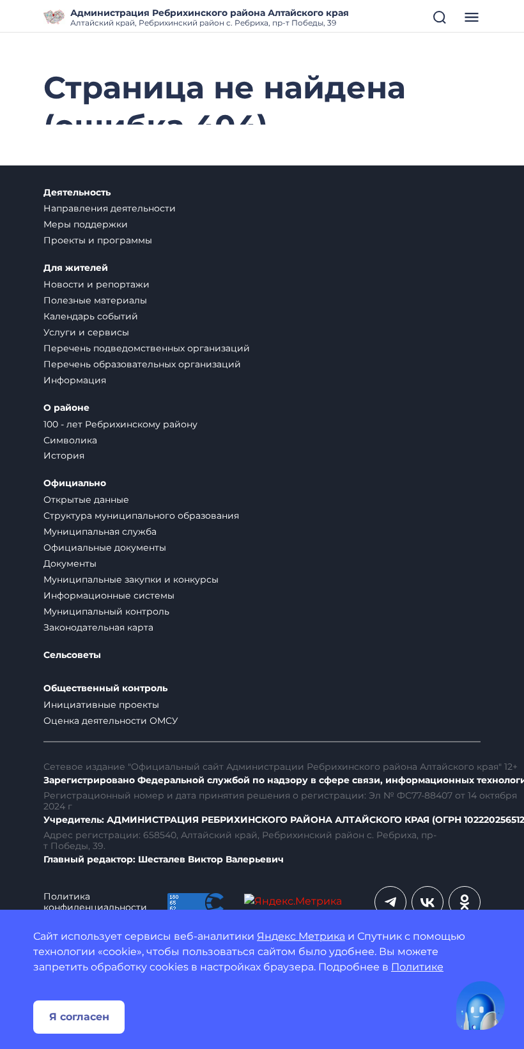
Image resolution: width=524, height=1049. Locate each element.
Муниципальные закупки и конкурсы (131, 579)
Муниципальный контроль (106, 611)
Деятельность (77, 192)
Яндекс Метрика (301, 936)
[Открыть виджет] (480, 1005)
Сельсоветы (72, 655)
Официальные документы (104, 547)
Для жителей (75, 268)
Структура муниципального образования (141, 515)
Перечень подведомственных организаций (146, 348)
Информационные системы (108, 595)
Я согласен (79, 1017)
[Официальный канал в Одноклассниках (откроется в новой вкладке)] (465, 902)
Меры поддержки (85, 224)
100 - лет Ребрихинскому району (120, 424)
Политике (417, 967)
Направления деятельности (109, 208)
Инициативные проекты (101, 704)
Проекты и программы (97, 240)
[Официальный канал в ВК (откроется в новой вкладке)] (427, 902)
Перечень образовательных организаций (142, 364)
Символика (70, 440)
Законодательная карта (98, 627)
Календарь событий (90, 316)
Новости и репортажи (96, 284)
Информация (74, 380)
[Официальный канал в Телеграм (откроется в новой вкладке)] (390, 902)
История (63, 455)
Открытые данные (86, 499)
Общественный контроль (105, 688)
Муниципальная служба (100, 531)
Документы (69, 563)
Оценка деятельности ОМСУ (110, 720)
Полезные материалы (95, 300)
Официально (74, 483)
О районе (66, 407)
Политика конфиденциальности (95, 902)
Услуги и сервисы (86, 332)
